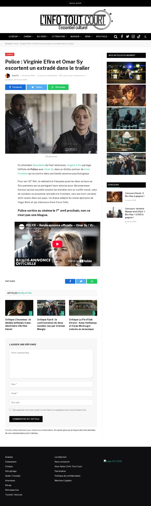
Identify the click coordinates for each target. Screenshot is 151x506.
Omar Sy (49, 169)
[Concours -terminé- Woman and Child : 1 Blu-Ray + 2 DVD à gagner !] (114, 212)
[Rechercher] (115, 36)
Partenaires (60, 471)
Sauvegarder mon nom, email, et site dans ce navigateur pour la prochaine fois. (49, 410)
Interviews (10, 480)
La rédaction (61, 457)
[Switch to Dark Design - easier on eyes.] (145, 36)
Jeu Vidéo (41, 36)
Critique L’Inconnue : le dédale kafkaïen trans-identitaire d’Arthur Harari (18, 324)
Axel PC (15, 76)
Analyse (9, 457)
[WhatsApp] (8, 188)
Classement (11, 462)
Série (88, 36)
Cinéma (27, 36)
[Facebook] (8, 173)
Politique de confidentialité (67, 476)
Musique (74, 36)
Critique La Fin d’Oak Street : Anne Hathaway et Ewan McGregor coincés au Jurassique (83, 324)
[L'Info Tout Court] (75, 20)
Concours (113, 185)
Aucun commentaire (49, 76)
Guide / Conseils (12, 476)
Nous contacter (62, 462)
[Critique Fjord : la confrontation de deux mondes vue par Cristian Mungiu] (51, 308)
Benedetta (39, 165)
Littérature (58, 36)
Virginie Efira (74, 165)
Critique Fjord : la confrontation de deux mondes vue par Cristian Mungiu (51, 324)
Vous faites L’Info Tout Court (68, 466)
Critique (9, 466)
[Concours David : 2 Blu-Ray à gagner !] (114, 196)
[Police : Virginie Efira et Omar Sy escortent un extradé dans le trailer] (51, 124)
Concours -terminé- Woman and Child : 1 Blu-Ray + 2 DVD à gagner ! (135, 213)
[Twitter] (8, 180)
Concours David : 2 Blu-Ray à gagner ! (134, 194)
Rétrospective (12, 490)
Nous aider (75, 3)
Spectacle (101, 36)
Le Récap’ (13, 36)
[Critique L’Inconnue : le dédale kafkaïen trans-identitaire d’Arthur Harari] (19, 308)
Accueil (8, 43)
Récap (8, 485)
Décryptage (11, 471)
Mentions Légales (63, 480)
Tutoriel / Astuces (13, 495)
